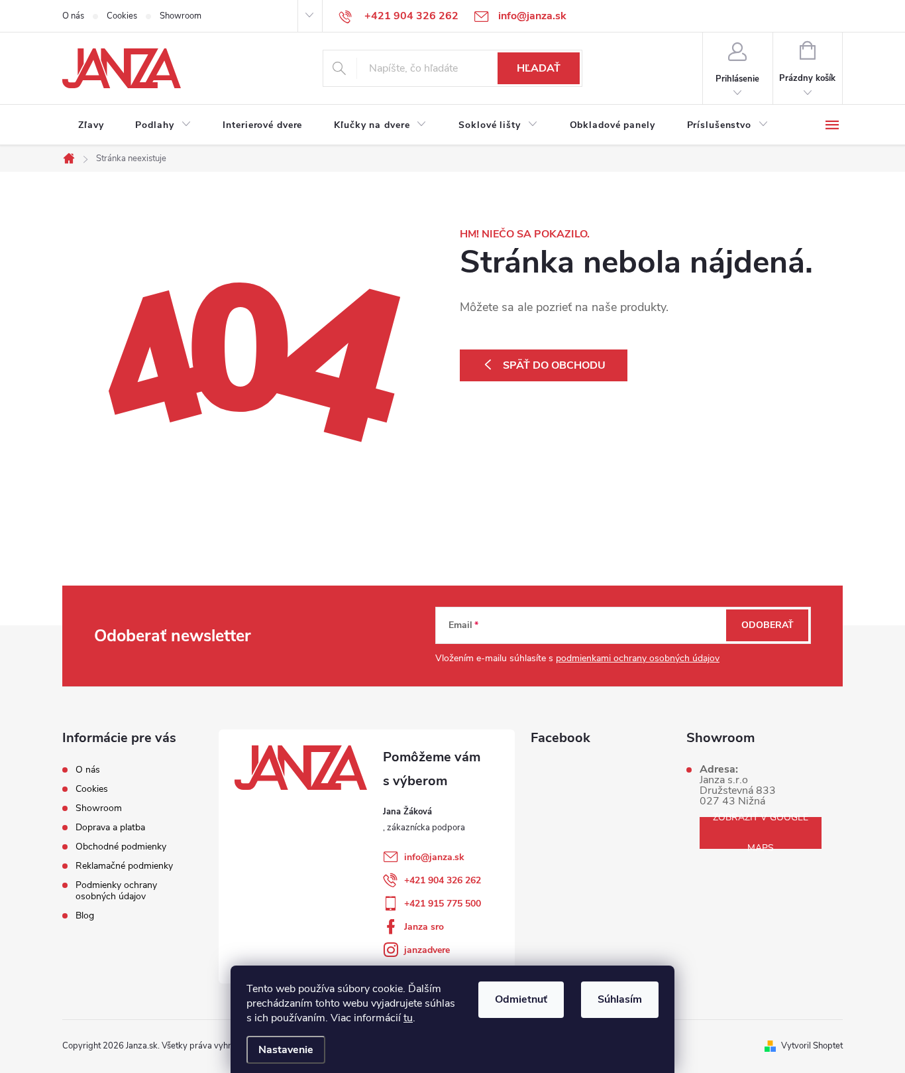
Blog (85, 915)
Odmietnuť (521, 999)
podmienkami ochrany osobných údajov (637, 658)
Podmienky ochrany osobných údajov (116, 891)
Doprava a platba (110, 827)
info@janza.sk (434, 857)
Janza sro (424, 926)
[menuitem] (90, 125)
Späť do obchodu (554, 365)
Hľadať (538, 68)
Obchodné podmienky (121, 846)
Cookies (122, 16)
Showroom (180, 16)
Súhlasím (620, 999)
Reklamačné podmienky (124, 865)
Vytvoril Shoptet (812, 1046)
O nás (73, 16)
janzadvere (427, 950)
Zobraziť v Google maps (760, 833)
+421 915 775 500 (442, 903)
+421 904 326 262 (442, 880)
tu (408, 1018)
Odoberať (767, 625)
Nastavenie (285, 1049)
